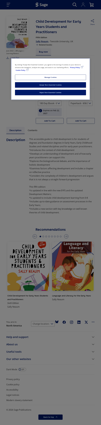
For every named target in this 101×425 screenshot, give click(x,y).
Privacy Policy (75, 67)
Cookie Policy (21, 70)
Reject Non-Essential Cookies (50, 92)
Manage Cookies (50, 77)
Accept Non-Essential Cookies (50, 85)
